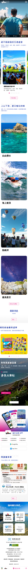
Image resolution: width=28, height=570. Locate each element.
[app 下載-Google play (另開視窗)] (14, 444)
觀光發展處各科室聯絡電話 (13, 556)
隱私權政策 (10, 559)
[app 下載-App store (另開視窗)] (14, 448)
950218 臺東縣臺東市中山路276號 (14, 542)
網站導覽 (6, 559)
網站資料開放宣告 (14, 561)
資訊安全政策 (17, 559)
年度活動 (13, 98)
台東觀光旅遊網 (5, 1)
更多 (13, 319)
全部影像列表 (13, 402)
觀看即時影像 (5, 393)
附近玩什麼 (17, 568)
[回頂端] (26, 568)
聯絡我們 (22, 559)
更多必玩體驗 (13, 304)
